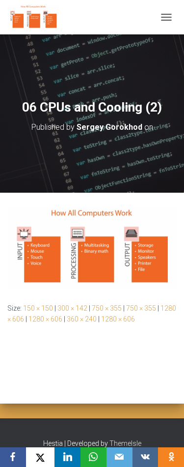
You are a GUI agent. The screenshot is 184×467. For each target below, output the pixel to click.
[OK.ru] (171, 457)
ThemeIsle (125, 443)
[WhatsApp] (93, 457)
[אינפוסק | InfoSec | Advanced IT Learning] (37, 17)
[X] (40, 457)
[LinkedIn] (67, 457)
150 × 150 (38, 308)
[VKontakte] (145, 457)
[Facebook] (13, 457)
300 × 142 (72, 308)
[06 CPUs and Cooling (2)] (92, 247)
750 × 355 (107, 308)
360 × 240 (82, 319)
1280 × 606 (45, 319)
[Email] (119, 457)
